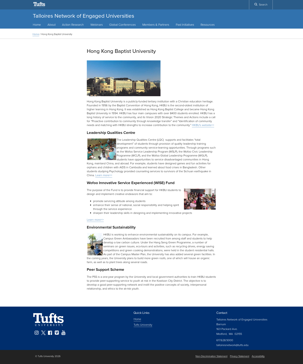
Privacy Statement (239, 356)
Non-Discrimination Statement (211, 356)
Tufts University (143, 325)
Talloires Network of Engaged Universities (83, 16)
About (52, 24)
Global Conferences (122, 24)
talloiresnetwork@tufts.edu (232, 345)
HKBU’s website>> (203, 125)
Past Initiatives (185, 24)
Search (263, 5)
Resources (208, 24)
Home (37, 24)
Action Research (73, 24)
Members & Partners (155, 24)
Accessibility (258, 356)
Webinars (96, 24)
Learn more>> (103, 175)
